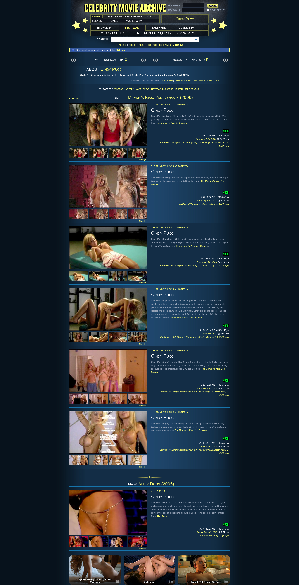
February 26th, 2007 (207, 262)
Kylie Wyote (213, 80)
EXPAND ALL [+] (76, 98)
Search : (103, 39)
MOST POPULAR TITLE (123, 89)
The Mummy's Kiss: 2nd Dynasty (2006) (156, 97)
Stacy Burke (199, 80)
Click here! (121, 50)
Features (121, 45)
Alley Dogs (158, 491)
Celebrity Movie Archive (125, 8)
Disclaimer (165, 45)
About (142, 45)
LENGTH (179, 89)
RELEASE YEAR (192, 89)
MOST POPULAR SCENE (162, 89)
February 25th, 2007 (206, 139)
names (114, 20)
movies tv (134, 20)
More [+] (142, 159)
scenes (97, 20)
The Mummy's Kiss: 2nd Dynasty (169, 104)
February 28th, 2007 (207, 388)
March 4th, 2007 (209, 446)
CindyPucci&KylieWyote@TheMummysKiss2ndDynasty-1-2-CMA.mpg (194, 337)
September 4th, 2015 (207, 532)
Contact (152, 45)
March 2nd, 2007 (209, 333)
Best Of (133, 45)
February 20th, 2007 (207, 200)
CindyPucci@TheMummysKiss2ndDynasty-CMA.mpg (203, 204)
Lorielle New (166, 80)
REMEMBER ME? (217, 10)
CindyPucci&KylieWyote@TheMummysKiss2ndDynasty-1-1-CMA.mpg (194, 265)
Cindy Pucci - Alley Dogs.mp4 (214, 535)
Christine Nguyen (183, 80)
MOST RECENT (142, 89)
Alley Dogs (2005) (156, 483)
